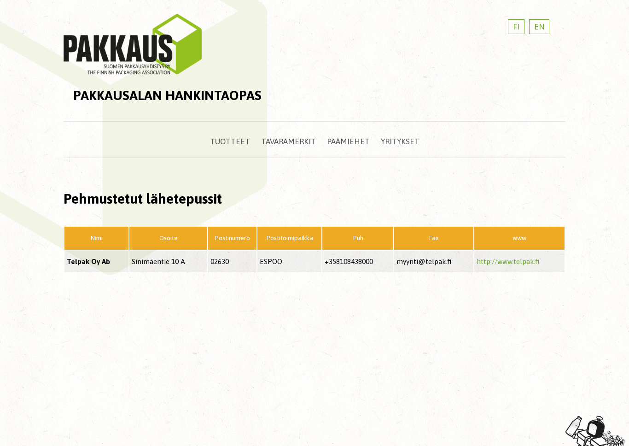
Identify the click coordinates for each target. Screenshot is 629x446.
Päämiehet (348, 141)
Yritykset (400, 141)
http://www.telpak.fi (508, 261)
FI (516, 26)
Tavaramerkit (288, 141)
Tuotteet (230, 141)
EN (539, 26)
